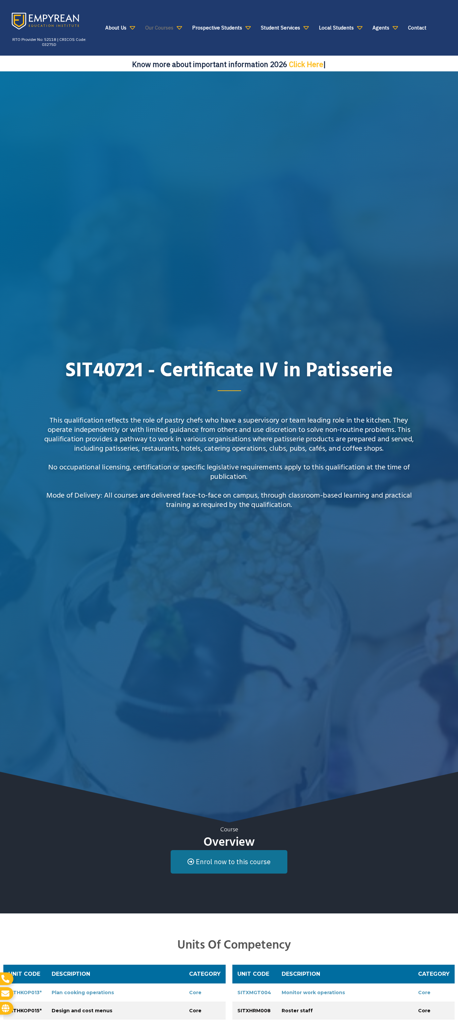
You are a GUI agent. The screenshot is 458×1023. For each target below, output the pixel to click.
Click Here (306, 64)
